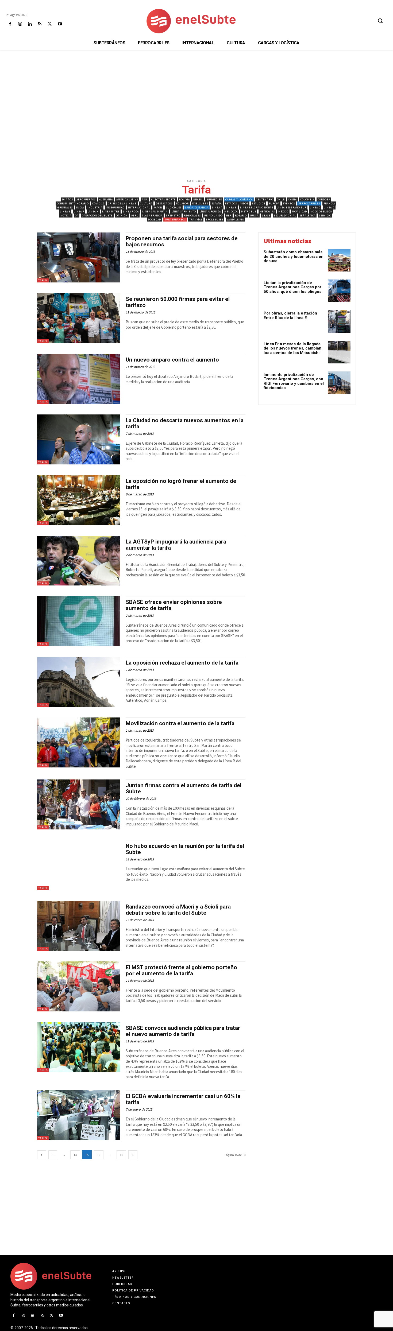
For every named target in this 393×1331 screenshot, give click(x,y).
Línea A (217, 207)
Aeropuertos (86, 199)
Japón (157, 207)
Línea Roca (131, 211)
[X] (49, 24)
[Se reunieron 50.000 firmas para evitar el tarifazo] (78, 318)
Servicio (325, 215)
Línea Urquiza (210, 211)
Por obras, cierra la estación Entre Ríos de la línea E (290, 315)
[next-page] (132, 1154)
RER (229, 215)
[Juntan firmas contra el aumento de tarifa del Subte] (78, 804)
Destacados (164, 203)
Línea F (79, 211)
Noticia (65, 215)
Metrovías (267, 211)
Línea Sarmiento (183, 211)
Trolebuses (214, 219)
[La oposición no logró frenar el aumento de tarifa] (78, 500)
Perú (134, 215)
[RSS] (40, 24)
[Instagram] (20, 24)
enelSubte (200, 203)
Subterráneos (175, 219)
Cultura (146, 203)
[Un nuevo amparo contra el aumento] (78, 379)
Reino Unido (213, 215)
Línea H (93, 211)
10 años (67, 199)
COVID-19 (98, 203)
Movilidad (299, 211)
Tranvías (195, 219)
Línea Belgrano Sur (291, 207)
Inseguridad (115, 207)
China (292, 199)
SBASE (266, 215)
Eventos (289, 203)
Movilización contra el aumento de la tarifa (180, 723)
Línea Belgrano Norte (256, 207)
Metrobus (248, 211)
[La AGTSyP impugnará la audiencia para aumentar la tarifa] (78, 561)
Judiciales (174, 207)
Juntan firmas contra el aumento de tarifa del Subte (183, 788)
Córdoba (324, 199)
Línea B (231, 207)
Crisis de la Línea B (122, 203)
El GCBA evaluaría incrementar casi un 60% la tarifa (183, 1099)
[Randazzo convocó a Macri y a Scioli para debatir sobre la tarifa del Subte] (78, 926)
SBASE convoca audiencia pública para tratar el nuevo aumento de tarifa (183, 1031)
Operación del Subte (97, 215)
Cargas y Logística (239, 199)
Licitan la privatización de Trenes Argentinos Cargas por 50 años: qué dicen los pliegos (292, 287)
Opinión (122, 215)
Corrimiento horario (73, 203)
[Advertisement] (196, 90)
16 (98, 1155)
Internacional (139, 207)
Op (76, 215)
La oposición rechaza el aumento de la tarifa (182, 662)
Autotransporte (163, 199)
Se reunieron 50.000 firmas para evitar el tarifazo (178, 302)
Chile (281, 199)
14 (75, 1155)
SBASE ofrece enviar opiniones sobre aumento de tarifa (174, 605)
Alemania (106, 199)
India (80, 207)
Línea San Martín (155, 211)
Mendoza (231, 211)
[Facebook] (10, 24)
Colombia (307, 199)
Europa (274, 203)
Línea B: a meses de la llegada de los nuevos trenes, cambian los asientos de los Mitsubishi (292, 348)
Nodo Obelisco (321, 211)
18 (121, 1155)
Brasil (198, 199)
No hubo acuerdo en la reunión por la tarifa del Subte (185, 849)
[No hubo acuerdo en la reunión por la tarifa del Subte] (78, 865)
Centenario (264, 199)
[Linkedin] (29, 24)
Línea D (329, 207)
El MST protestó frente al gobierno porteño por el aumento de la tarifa (181, 970)
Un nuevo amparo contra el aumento (172, 359)
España (216, 203)
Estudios (258, 203)
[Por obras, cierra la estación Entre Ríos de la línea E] (339, 321)
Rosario (241, 215)
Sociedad (154, 219)
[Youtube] (59, 24)
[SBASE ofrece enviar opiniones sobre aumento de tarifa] (78, 621)
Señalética (307, 215)
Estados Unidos (236, 203)
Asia (145, 199)
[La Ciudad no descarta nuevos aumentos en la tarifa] (78, 439)
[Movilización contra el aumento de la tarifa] (78, 742)
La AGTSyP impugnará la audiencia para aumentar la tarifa (176, 544)
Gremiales (65, 207)
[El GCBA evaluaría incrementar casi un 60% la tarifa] (78, 1115)
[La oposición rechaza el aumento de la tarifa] (78, 682)
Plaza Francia (152, 215)
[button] (380, 20)
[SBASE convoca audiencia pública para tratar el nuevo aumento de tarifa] (78, 1047)
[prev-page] (41, 1154)
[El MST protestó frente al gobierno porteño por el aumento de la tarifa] (78, 986)
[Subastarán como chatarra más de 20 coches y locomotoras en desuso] (339, 260)
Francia (329, 203)
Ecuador (182, 203)
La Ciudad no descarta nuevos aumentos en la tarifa (185, 423)
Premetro (173, 215)
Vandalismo (235, 219)
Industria (94, 207)
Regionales (192, 215)
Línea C (315, 207)
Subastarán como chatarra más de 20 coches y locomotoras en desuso (293, 256)
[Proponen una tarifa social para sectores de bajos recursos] (78, 257)
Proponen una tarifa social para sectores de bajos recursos (182, 241)
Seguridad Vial (285, 215)
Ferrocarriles (309, 203)
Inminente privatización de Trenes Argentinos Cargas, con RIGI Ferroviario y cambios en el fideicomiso (294, 381)
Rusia (254, 215)
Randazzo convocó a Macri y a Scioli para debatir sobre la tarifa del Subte (178, 909)
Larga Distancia (197, 207)
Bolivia (184, 199)
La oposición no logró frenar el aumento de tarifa (181, 484)
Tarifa (43, 280)
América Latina (127, 199)
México (283, 211)
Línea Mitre (111, 211)
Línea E (65, 211)
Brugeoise (214, 199)
